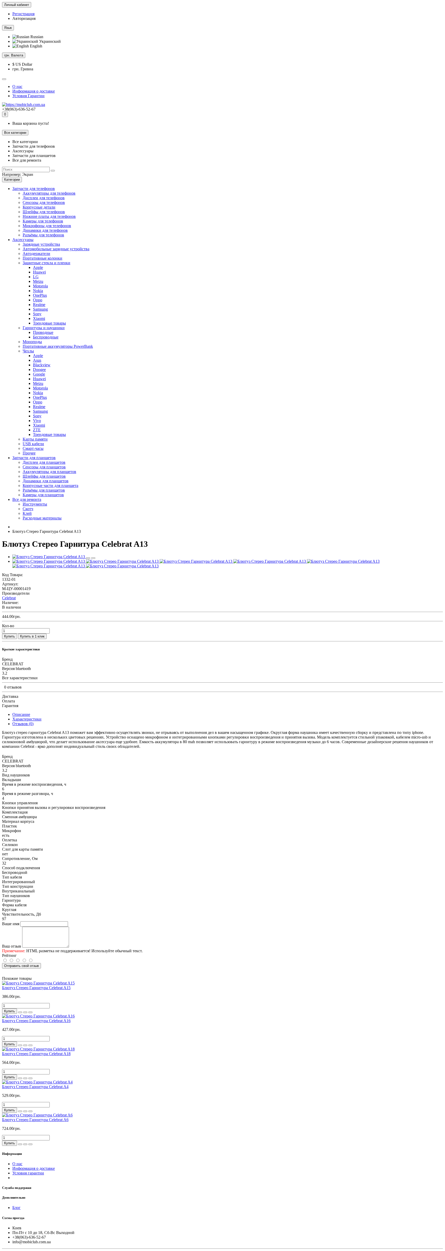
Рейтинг (9, 955)
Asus (37, 360)
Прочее (29, 453)
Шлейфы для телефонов (44, 212)
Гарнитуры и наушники (44, 328)
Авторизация (24, 18)
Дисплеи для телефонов (44, 198)
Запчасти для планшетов (34, 457)
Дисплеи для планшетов (44, 462)
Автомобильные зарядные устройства (56, 249)
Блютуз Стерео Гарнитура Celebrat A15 (36, 987)
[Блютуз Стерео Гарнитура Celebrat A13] (49, 556)
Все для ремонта (26, 499)
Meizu (38, 281)
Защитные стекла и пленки (46, 263)
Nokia (38, 290)
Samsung (40, 309)
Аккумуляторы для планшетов (49, 471)
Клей (27, 513)
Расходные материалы (42, 518)
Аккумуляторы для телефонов (49, 193)
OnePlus (40, 295)
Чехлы (28, 351)
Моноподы (32, 341)
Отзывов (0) (22, 724)
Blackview (41, 365)
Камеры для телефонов (43, 221)
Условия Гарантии (28, 96)
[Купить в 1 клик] (20, 1012)
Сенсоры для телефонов (44, 202)
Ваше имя (10, 924)
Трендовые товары (49, 323)
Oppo (37, 300)
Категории (12, 179)
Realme (39, 304)
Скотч (28, 509)
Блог (16, 1207)
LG (36, 277)
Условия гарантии (28, 1173)
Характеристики (26, 719)
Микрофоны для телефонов (47, 225)
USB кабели (33, 444)
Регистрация (23, 14)
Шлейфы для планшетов (44, 476)
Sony (37, 314)
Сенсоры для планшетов (44, 467)
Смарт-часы (33, 448)
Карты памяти (35, 439)
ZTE (37, 430)
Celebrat (9, 598)
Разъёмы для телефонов (43, 235)
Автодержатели (36, 253)
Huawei (39, 272)
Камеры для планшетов (43, 495)
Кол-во (8, 626)
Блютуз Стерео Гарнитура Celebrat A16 (36, 1020)
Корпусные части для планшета (50, 485)
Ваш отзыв (11, 946)
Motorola (40, 286)
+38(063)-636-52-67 (19, 109)
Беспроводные (45, 337)
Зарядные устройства (41, 244)
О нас (17, 86)
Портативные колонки (42, 258)
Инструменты (35, 504)
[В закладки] (88, 558)
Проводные (43, 332)
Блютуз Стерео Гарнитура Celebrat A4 (35, 1086)
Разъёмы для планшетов (44, 490)
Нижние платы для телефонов (49, 216)
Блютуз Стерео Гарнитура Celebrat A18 (36, 1053)
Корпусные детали (39, 207)
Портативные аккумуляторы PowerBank (58, 346)
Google (39, 374)
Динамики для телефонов (45, 230)
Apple (38, 267)
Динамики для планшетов (46, 481)
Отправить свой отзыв (21, 966)
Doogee (39, 369)
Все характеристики (20, 678)
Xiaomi (39, 318)
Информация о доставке (33, 91)
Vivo (37, 420)
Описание (21, 714)
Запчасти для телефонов (33, 188)
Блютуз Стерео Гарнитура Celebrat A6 (35, 1119)
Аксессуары (22, 239)
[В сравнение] (93, 558)
